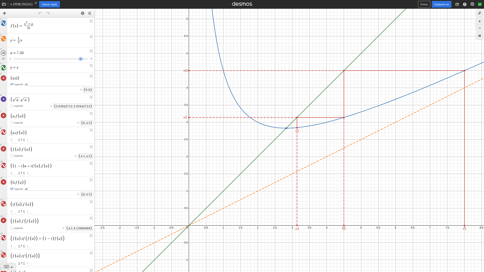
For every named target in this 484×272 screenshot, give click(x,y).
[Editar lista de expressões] (82, 13)
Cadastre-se (441, 4)
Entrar (424, 4)
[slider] (64, 58)
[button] (457, 4)
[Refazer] (47, 13)
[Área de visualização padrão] (479, 35)
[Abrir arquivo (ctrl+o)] (4, 4)
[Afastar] (479, 28)
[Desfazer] (40, 13)
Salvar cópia (49, 4)
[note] (36, 4)
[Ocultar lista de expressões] (90, 13)
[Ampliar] (479, 21)
